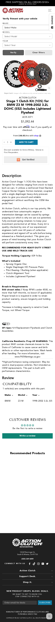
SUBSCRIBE (45, 602)
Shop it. (27, 582)
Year (5, 41)
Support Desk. (27, 576)
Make (6, 23)
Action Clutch (27, 98)
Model (6, 32)
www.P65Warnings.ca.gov (27, 357)
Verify (13, 53)
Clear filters (38, 53)
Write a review (27, 436)
